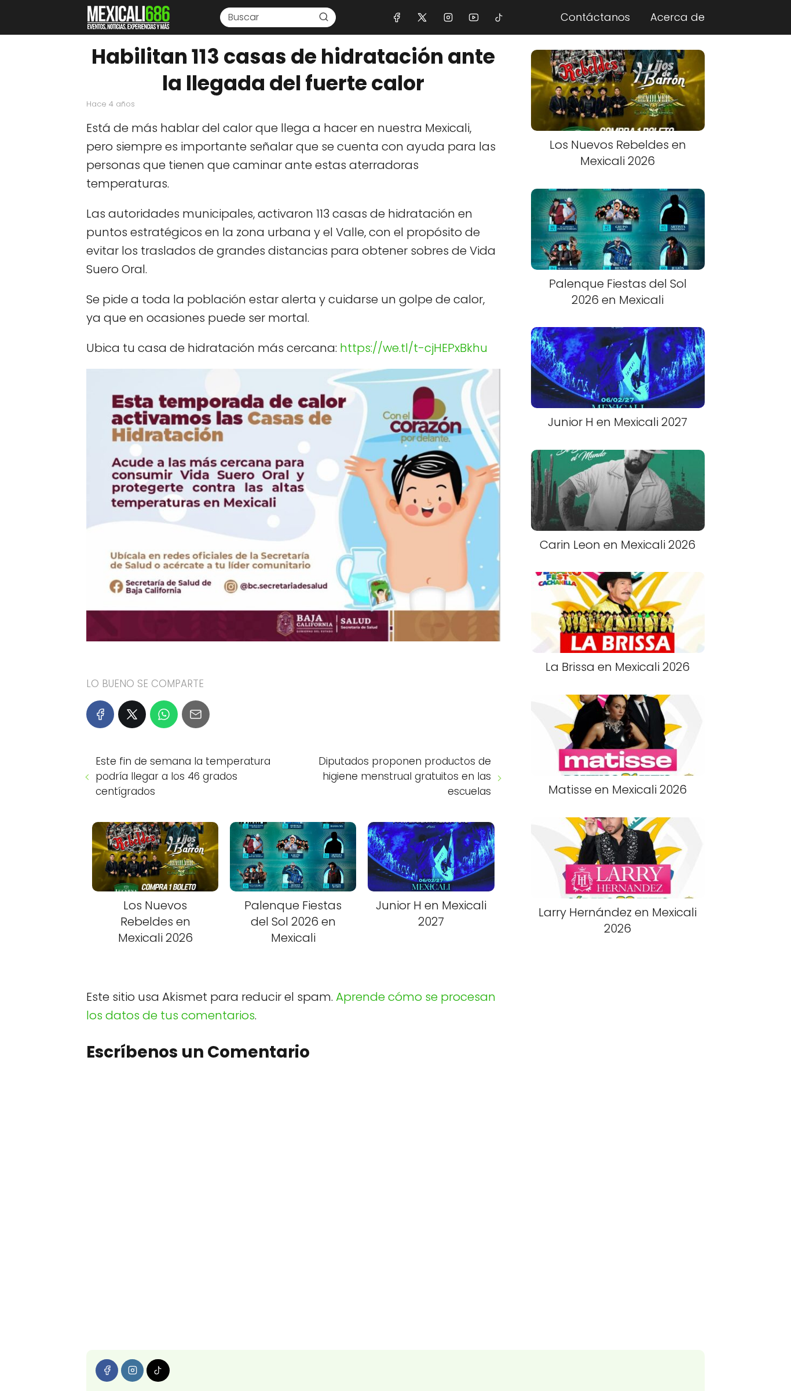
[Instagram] (448, 17)
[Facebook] (397, 17)
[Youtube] (473, 17)
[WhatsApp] (164, 714)
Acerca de (677, 17)
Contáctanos (595, 17)
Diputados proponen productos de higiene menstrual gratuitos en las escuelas (404, 776)
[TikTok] (499, 17)
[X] (422, 17)
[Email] (196, 714)
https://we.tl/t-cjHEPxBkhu (414, 348)
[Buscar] (324, 17)
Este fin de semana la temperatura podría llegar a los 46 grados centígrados (183, 776)
